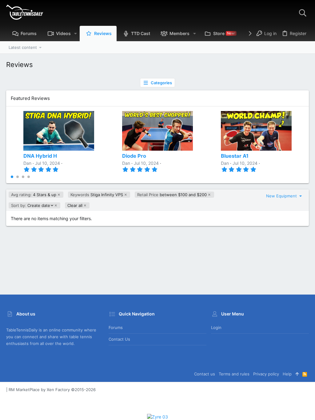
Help (287, 373)
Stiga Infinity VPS (96, 194)
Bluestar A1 (235, 156)
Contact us (119, 339)
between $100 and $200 (172, 194)
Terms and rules (234, 373)
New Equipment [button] (282, 195)
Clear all (74, 205)
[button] (75, 33)
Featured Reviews (30, 98)
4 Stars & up (33, 194)
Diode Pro (134, 156)
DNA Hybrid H (40, 156)
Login (216, 327)
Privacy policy (266, 373)
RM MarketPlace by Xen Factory (52, 389)
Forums (116, 327)
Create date (30, 205)
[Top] (297, 373)
